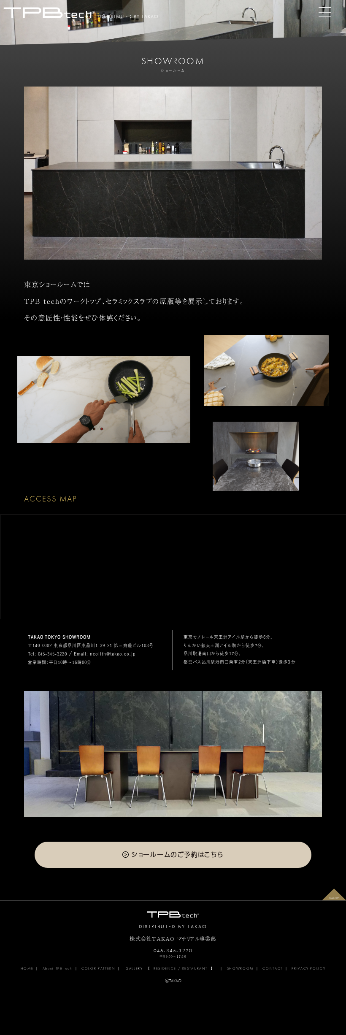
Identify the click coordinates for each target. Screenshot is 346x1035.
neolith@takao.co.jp (112, 654)
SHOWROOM (240, 968)
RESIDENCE (165, 968)
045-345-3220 (53, 654)
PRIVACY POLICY (308, 968)
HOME (27, 968)
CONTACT (272, 968)
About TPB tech (58, 968)
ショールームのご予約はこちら (178, 854)
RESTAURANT (194, 968)
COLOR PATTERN (98, 968)
